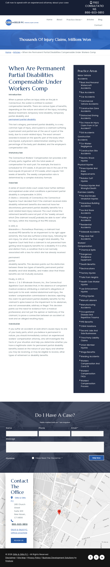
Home (49, 19)
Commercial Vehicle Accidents (89, 102)
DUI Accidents (87, 132)
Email (74, 428)
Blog (100, 19)
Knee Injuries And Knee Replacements (89, 171)
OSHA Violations (88, 326)
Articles (90, 19)
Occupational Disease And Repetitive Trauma (90, 315)
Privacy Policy (34, 557)
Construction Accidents (84, 138)
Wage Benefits (88, 352)
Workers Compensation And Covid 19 (90, 364)
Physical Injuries (85, 164)
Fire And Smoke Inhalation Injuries (89, 197)
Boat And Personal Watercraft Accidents (90, 85)
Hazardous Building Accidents (90, 204)
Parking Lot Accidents (86, 219)
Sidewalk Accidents (90, 232)
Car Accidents (88, 97)
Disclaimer (10, 458)
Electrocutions (88, 268)
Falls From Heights (89, 277)
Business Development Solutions (58, 557)
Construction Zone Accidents (90, 109)
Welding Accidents (90, 356)
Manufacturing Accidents (88, 306)
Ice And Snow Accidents (87, 211)
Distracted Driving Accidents (89, 117)
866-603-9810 (94, 12)
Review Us (18, 540)
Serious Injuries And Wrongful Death (90, 187)
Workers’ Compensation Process (88, 383)
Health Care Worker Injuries (90, 283)
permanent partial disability (22, 119)
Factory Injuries (88, 273)
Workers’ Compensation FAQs (88, 374)
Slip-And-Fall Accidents (87, 237)
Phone (42, 428)
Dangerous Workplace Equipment (86, 257)
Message (10, 439)
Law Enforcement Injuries (89, 290)
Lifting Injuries (87, 296)
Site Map (21, 557)
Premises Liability (86, 192)
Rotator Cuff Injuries (87, 179)
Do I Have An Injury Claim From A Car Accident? (90, 125)
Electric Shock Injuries (87, 159)
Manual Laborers (89, 300)
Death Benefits (88, 264)
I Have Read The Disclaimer (48, 458)
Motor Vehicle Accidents (84, 77)
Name (9, 428)
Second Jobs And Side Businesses (89, 332)
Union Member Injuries (88, 346)
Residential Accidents (86, 226)
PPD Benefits (87, 322)
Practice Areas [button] (74, 19)
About (59, 19)
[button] (108, 551)
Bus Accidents (88, 92)
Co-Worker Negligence (86, 145)
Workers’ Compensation (85, 245)
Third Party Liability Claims (90, 339)
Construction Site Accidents (89, 152)
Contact (98, 25)
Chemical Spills (88, 250)
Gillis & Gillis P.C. (20, 554)
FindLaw (9, 561)
